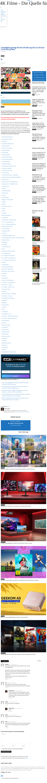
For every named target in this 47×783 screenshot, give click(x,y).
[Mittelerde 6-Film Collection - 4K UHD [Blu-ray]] (36, 226)
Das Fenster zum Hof (6, 206)
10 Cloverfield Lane (6, 246)
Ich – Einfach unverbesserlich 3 (9, 260)
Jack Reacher (5, 217)
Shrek (3, 249)
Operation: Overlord (6, 343)
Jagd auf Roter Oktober (7, 139)
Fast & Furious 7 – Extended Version (10, 184)
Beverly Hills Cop (6, 145)
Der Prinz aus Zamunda (7, 148)
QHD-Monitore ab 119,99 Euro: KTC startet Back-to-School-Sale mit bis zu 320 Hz (39, 136)
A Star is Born (5, 193)
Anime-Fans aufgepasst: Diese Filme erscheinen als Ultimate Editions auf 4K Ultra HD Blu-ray (39, 166)
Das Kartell (4, 141)
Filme (33, 94)
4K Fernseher (34, 118)
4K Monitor (34, 140)
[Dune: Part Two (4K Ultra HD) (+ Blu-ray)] (36, 254)
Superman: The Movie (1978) (8, 251)
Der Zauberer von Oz (6, 313)
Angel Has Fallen (5, 331)
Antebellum (4, 242)
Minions (4, 262)
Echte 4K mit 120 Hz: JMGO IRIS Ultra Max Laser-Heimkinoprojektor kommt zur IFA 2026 (39, 125)
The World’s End (5, 320)
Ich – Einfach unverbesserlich (8, 255)
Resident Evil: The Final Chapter (9, 352)
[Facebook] (27, 0)
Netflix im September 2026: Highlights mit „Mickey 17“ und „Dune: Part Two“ (38, 102)
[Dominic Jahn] (2, 410)
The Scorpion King (6, 253)
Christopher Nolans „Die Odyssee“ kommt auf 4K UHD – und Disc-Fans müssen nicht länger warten (39, 90)
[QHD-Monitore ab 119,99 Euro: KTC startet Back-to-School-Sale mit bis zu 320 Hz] (23, 488)
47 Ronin (4, 349)
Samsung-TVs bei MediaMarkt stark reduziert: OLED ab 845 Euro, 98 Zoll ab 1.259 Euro (38, 114)
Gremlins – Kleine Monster (8, 280)
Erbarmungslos (5, 304)
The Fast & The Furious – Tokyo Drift (10, 175)
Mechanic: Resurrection (7, 226)
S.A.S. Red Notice (6, 228)
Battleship (4, 302)
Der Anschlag (5, 152)
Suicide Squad (5, 264)
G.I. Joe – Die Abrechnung (7, 222)
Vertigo (3, 208)
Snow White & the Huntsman (8, 298)
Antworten (6, 679)
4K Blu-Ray (8, 406)
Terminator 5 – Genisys (7, 296)
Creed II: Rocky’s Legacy (7, 159)
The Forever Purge (6, 289)
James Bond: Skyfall (6, 163)
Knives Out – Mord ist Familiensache (10, 316)
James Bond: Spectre (6, 168)
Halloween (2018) (6, 154)
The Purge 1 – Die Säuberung (8, 282)
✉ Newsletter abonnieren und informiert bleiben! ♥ (12, 748)
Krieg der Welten (5, 240)
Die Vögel (4, 213)
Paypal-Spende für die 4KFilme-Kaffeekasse (21, 411)
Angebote (2, 106)
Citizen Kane (5, 278)
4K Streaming (35, 105)
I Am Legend (5, 327)
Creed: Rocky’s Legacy (7, 157)
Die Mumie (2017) (6, 231)
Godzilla (4, 201)
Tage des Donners (6, 161)
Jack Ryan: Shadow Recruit (8, 143)
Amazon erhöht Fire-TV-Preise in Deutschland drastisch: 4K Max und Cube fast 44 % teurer (39, 155)
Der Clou (4, 275)
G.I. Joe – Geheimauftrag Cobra (9, 224)
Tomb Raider (5, 311)
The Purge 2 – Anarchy (7, 284)
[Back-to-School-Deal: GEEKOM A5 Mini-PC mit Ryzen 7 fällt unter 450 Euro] (23, 599)
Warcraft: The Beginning (7, 269)
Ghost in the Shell (6, 336)
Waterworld (4, 300)
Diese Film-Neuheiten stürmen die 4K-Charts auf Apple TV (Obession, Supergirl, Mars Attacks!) (18, 654)
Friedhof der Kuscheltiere (7, 266)
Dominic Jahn (6, 92)
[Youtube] (29, 0)
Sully (3, 309)
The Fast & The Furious (7, 170)
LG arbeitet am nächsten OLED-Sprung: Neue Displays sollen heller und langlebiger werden (39, 199)
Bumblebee (4, 338)
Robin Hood (4, 345)
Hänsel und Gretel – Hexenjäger (9, 293)
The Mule (4, 307)
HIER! (27, 758)
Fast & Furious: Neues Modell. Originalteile (11, 177)
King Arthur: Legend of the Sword (9, 318)
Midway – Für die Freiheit (7, 199)
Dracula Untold (5, 329)
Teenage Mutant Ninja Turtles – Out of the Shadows (13, 237)
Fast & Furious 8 (5, 186)
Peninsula (4, 233)
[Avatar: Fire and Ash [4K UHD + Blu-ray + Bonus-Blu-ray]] (36, 240)
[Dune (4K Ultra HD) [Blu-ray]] (36, 268)
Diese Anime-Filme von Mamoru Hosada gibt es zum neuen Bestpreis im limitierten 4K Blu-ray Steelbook (20, 580)
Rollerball (4, 291)
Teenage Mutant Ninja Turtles (8, 235)
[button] (38, 0)
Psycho (3, 210)
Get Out (3, 204)
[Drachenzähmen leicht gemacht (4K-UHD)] (36, 281)
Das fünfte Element (6, 190)
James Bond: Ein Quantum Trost (9, 166)
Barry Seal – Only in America (8, 271)
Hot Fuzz (4, 322)
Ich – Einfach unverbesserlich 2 (9, 257)
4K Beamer (34, 129)
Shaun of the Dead (6, 325)
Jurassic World (5, 197)
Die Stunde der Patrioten (7, 137)
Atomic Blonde (5, 334)
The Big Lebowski (6, 150)
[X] (28, 0)
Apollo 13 (4, 188)
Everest (3, 195)
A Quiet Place (5, 347)
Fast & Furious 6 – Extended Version (10, 181)
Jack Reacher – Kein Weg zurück (9, 219)
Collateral (4, 273)
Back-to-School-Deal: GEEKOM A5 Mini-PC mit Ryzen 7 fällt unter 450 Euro (14, 617)
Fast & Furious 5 (5, 179)
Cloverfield (4, 244)
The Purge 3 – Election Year (8, 287)
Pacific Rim (4, 340)
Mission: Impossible (6, 215)
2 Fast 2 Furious (5, 172)
